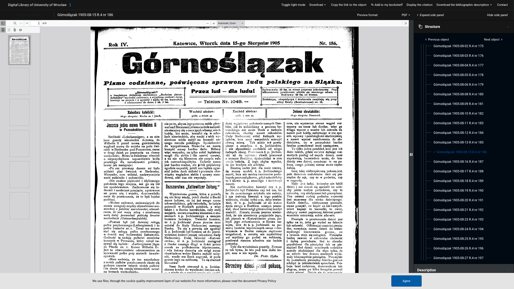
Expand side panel (432, 15)
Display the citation (419, 5)
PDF (404, 15)
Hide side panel (497, 15)
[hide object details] (411, 154)
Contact (502, 5)
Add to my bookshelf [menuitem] (389, 5)
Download (316, 5)
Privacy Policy (266, 281)
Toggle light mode (293, 5)
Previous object (438, 39)
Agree (406, 281)
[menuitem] (458, 46)
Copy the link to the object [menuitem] (348, 5)
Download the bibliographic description (462, 5)
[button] (464, 26)
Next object (492, 39)
